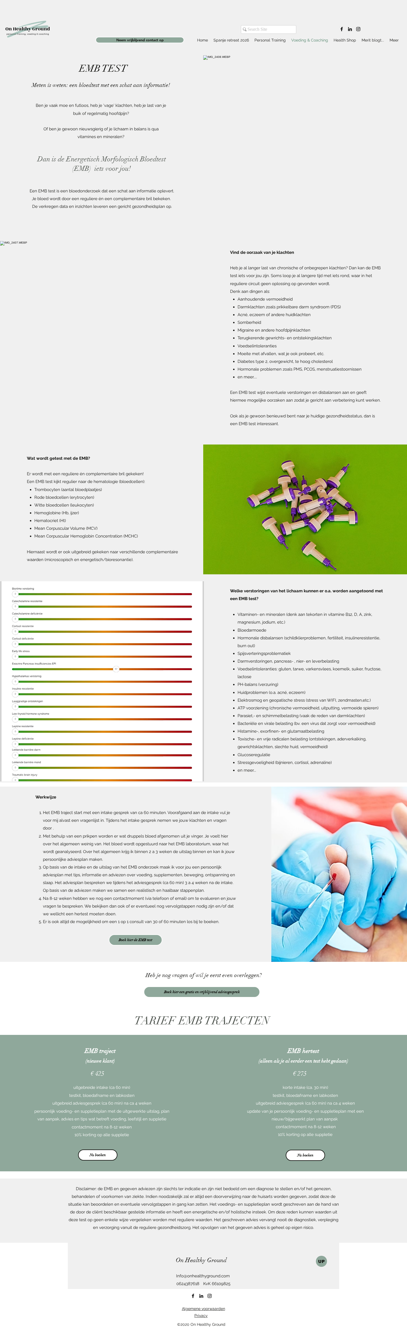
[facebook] (341, 29)
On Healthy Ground (201, 1260)
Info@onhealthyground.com (203, 1275)
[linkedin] (350, 29)
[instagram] (358, 29)
